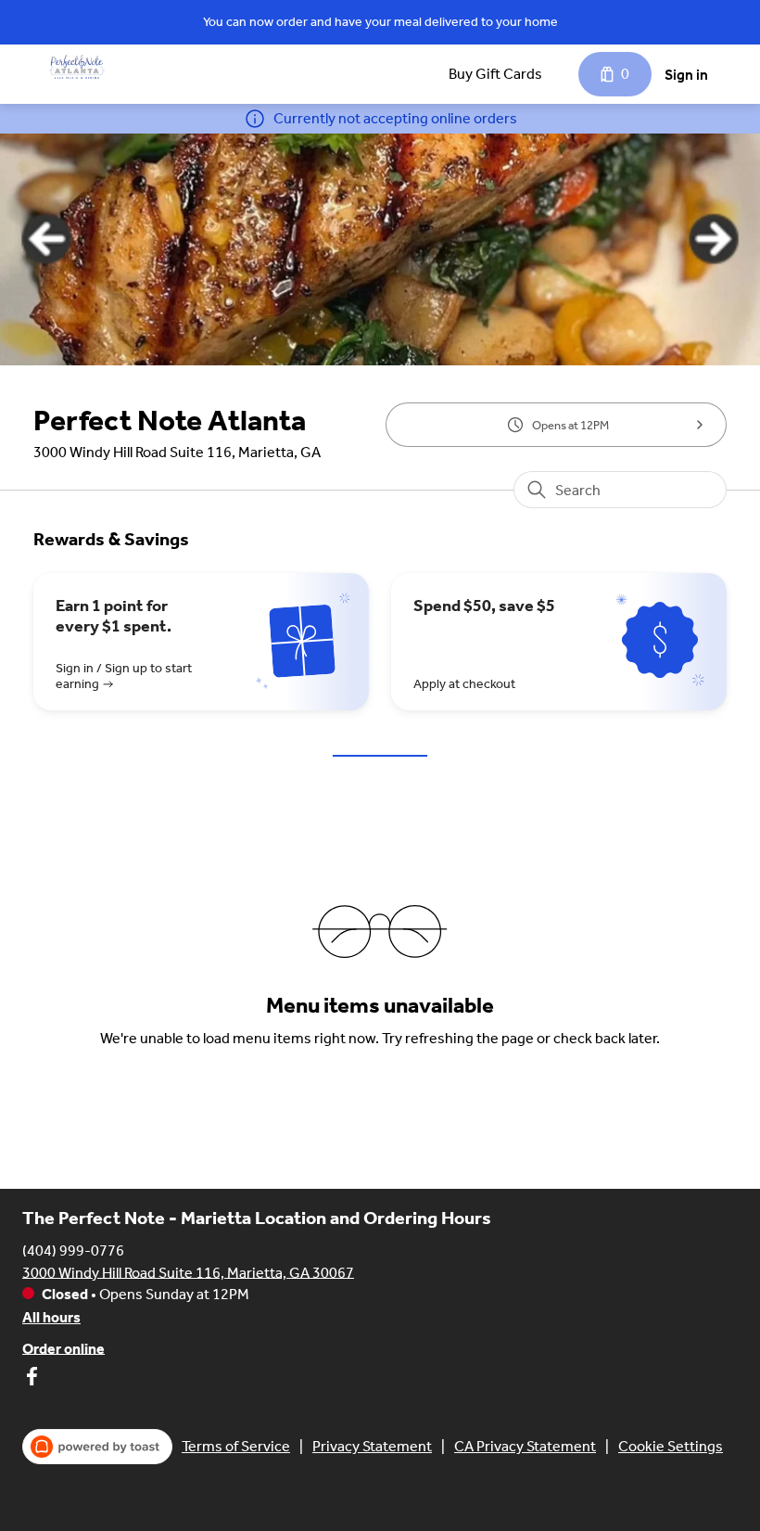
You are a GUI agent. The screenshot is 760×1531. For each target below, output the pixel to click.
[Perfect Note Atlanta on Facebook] (31, 1379)
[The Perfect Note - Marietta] (77, 67)
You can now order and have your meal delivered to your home (380, 22)
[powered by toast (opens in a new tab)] (97, 1446)
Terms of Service (236, 1446)
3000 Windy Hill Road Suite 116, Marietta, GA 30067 (188, 1272)
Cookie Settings (670, 1446)
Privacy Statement (372, 1446)
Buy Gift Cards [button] (495, 74)
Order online (63, 1348)
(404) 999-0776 (73, 1249)
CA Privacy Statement (525, 1446)
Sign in (686, 74)
